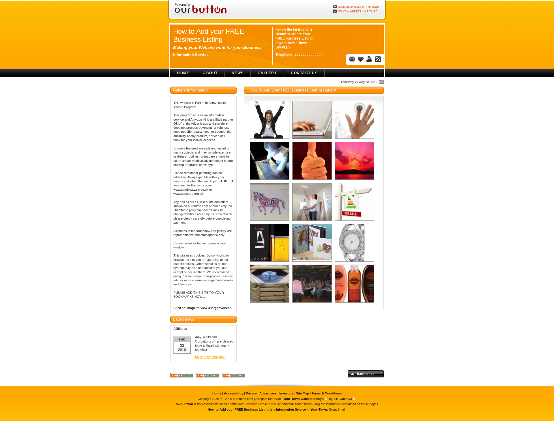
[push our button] (354, 120)
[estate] (354, 201)
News (238, 73)
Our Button (184, 404)
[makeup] (354, 283)
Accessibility (233, 393)
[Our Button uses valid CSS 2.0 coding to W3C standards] (207, 376)
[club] (311, 283)
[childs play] (269, 160)
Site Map (302, 393)
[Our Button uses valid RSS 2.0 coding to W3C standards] (233, 376)
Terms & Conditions (327, 393)
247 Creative (343, 399)
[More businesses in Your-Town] (356, 7)
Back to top (366, 373)
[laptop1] (311, 120)
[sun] (354, 160)
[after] (269, 242)
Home (183, 73)
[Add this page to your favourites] (361, 59)
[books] (311, 242)
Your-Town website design (303, 399)
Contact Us (304, 73)
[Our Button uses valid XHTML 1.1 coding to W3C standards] (181, 376)
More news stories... (210, 356)
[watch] (354, 242)
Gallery (267, 73)
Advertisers (268, 393)
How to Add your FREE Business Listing (208, 35)
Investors (286, 393)
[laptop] (269, 120)
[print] (269, 201)
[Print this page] (369, 59)
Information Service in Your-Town (301, 409)
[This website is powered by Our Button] (201, 10)
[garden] (269, 283)
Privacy (251, 393)
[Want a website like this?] (356, 11)
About (210, 73)
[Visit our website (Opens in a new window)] (352, 59)
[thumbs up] (311, 160)
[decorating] (311, 201)
